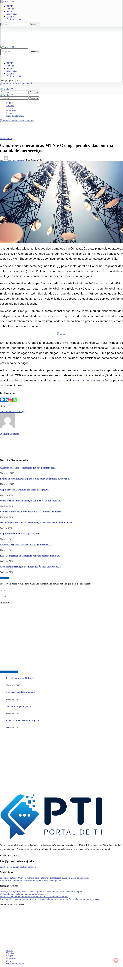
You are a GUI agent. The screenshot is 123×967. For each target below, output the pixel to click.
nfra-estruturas (80, 380)
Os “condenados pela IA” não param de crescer (22, 894)
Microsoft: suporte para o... (19, 706)
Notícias (10, 9)
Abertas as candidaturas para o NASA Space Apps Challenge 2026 (31, 880)
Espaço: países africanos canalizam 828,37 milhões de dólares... (32, 511)
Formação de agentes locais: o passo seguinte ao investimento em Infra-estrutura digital (41, 891)
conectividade (6, 411)
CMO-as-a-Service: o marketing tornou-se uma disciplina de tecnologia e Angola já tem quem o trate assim (50, 899)
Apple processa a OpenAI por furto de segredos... (25, 489)
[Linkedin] (6, 400)
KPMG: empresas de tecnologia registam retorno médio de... (30, 555)
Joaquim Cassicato (17, 160)
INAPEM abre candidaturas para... (23, 720)
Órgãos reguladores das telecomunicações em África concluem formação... (37, 522)
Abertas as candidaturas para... (21, 692)
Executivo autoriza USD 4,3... (20, 678)
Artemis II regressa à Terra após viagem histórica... (26, 544)
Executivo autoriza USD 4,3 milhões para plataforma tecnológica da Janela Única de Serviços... (45, 878)
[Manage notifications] (116, 960)
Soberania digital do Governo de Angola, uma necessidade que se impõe (34, 896)
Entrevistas (11, 14)
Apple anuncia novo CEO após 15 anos (20, 533)
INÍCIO (10, 6)
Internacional (6, 138)
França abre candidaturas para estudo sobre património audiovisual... (35, 478)
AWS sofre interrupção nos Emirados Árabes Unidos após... (30, 566)
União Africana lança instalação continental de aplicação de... (31, 500)
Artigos (9, 11)
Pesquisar (34, 24)
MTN (15, 411)
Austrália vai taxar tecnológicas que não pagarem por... (28, 467)
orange (21, 411)
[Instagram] (10, 400)
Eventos (10, 16)
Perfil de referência (15, 19)
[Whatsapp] (15, 400)
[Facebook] (2, 400)
